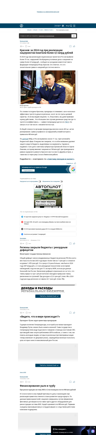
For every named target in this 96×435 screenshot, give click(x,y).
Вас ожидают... (61, 429)
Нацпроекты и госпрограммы (29, 181)
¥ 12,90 (41, 30)
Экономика (23, 238)
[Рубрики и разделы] (74, 25)
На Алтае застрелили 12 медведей (34, 234)
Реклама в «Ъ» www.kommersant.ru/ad (48, 12)
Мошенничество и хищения (51, 181)
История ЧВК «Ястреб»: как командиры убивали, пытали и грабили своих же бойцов (47, 223)
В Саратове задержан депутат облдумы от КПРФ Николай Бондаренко (46, 217)
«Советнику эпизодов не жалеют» (60, 159)
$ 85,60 (29, 30)
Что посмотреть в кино (62, 30)
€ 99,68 (35, 30)
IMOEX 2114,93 (48, 30)
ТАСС (67, 122)
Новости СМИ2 (23, 394)
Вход (67, 26)
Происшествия (24, 41)
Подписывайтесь (28, 170)
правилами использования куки (46, 36)
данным (25, 139)
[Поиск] (71, 25)
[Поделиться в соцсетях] (74, 46)
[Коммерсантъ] (21, 25)
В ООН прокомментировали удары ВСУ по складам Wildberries (43, 229)
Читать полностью (48, 296)
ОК (74, 36)
